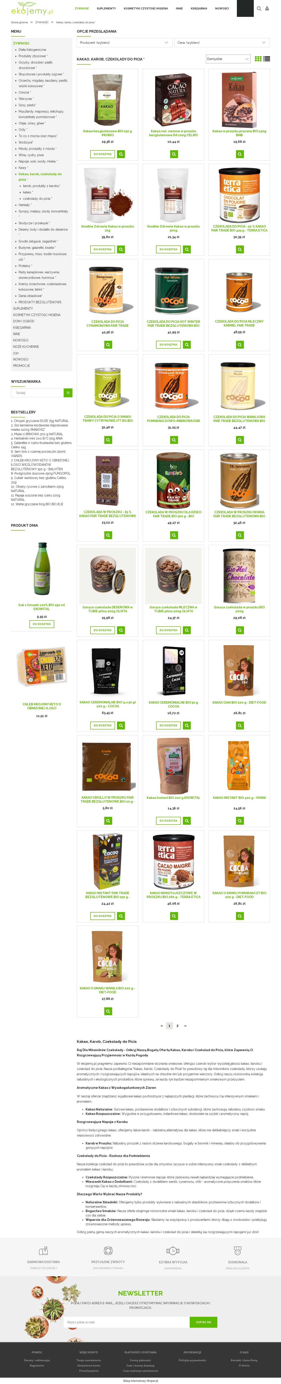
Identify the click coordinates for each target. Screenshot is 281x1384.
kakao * (28, 192)
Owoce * (25, 92)
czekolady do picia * (37, 198)
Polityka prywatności (192, 1360)
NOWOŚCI (20, 340)
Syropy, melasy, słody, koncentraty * (43, 214)
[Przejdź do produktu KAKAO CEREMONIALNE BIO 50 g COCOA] (173, 670)
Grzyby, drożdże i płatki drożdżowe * (35, 65)
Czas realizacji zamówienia (140, 1371)
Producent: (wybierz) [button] (95, 42)
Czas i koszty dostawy (140, 1365)
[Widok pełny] (266, 59)
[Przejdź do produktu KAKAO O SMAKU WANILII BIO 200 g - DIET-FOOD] (107, 956)
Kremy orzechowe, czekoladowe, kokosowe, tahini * (43, 286)
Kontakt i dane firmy (244, 1360)
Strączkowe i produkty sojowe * (41, 74)
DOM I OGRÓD (23, 321)
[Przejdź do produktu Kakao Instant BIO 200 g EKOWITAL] (173, 766)
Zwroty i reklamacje (37, 1360)
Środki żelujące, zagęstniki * (38, 241)
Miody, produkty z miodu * (38, 148)
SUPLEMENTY (23, 308)
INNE (16, 334)
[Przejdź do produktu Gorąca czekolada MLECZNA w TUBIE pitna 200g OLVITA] (173, 575)
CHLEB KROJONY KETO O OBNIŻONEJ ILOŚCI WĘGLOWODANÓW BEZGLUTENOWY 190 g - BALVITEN (40, 465)
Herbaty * (25, 205)
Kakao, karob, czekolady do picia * (40, 176)
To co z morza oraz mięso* (38, 136)
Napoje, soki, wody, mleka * (38, 161)
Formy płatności (140, 1360)
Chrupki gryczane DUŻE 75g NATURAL (41, 421)
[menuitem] (81, 8)
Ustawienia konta (88, 1365)
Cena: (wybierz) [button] (189, 42)
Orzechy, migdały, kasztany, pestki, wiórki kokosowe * (43, 83)
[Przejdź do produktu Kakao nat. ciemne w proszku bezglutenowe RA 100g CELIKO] (173, 99)
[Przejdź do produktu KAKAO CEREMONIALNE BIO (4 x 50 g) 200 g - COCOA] (107, 670)
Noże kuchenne (26, 346)
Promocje (21, 365)
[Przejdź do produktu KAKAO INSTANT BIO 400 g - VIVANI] (239, 766)
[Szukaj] (68, 392)
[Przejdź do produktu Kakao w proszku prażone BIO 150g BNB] (239, 99)
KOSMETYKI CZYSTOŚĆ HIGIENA (36, 315)
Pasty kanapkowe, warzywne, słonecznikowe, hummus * (39, 274)
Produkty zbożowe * (33, 56)
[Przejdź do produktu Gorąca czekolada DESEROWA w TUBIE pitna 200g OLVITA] (107, 575)
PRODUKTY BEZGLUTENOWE (40, 302)
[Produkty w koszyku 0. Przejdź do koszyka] (245, 8)
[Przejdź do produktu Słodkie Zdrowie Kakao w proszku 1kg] (107, 194)
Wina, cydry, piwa (31, 155)
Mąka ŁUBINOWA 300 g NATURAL (38, 434)
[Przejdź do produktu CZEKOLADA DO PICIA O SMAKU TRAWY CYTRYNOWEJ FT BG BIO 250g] (107, 385)
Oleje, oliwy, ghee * (32, 123)
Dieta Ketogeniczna (32, 49)
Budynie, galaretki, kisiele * (37, 247)
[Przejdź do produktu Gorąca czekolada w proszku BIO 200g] (239, 575)
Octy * (23, 129)
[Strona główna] (32, 8)
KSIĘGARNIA (22, 327)
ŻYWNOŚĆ (21, 43)
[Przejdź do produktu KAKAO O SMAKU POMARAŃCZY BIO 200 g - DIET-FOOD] (239, 861)
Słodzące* (26, 142)
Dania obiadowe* (31, 296)
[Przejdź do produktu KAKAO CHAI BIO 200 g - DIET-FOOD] (239, 670)
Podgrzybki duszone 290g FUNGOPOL (42, 473)
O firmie (244, 1365)
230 (16, 353)
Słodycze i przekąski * (34, 223)
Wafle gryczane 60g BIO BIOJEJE (39, 504)
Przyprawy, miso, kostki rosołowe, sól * (43, 256)
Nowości (20, 359)
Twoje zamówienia (89, 1360)
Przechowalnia (88, 1371)
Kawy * (23, 167)
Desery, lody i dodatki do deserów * (43, 232)
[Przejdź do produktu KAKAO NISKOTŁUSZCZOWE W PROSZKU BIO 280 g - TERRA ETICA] (173, 861)
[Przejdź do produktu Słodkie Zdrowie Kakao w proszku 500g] (173, 194)
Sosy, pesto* (27, 105)
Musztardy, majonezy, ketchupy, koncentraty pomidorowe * (41, 114)
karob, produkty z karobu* (41, 186)
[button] (121, 154)
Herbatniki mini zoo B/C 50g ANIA (38, 438)
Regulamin (37, 1365)
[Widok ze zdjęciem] (258, 59)
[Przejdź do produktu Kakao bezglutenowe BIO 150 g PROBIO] (107, 99)
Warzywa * (26, 99)
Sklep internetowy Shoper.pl (140, 1380)
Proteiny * (25, 266)
